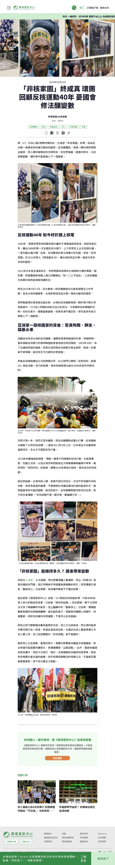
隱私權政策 (67, 841)
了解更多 (83, 858)
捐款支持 (104, 7)
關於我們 (84, 833)
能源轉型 (34, 126)
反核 (44, 126)
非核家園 (73, 126)
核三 (63, 126)
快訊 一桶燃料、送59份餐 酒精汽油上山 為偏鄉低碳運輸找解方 (78, 16)
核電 (83, 126)
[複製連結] (68, 133)
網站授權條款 (68, 837)
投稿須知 (48, 841)
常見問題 (84, 837)
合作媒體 (102, 837)
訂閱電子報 (92, 7)
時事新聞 (52, 116)
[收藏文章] (46, 133)
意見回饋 (102, 841)
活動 (64, 833)
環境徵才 (48, 833)
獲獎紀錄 (84, 841)
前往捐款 (57, 758)
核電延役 (54, 126)
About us (102, 833)
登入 (82, 7)
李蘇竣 (60, 120)
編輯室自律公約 (51, 837)
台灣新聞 (62, 116)
